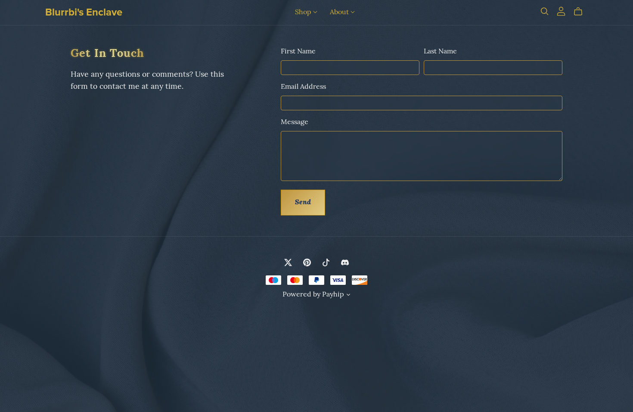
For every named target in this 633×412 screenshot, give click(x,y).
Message (294, 122)
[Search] (545, 11)
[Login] (561, 11)
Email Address (303, 87)
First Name (298, 51)
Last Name (440, 51)
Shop (304, 12)
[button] (348, 296)
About (340, 12)
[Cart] (581, 11)
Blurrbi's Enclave (83, 12)
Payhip (333, 294)
